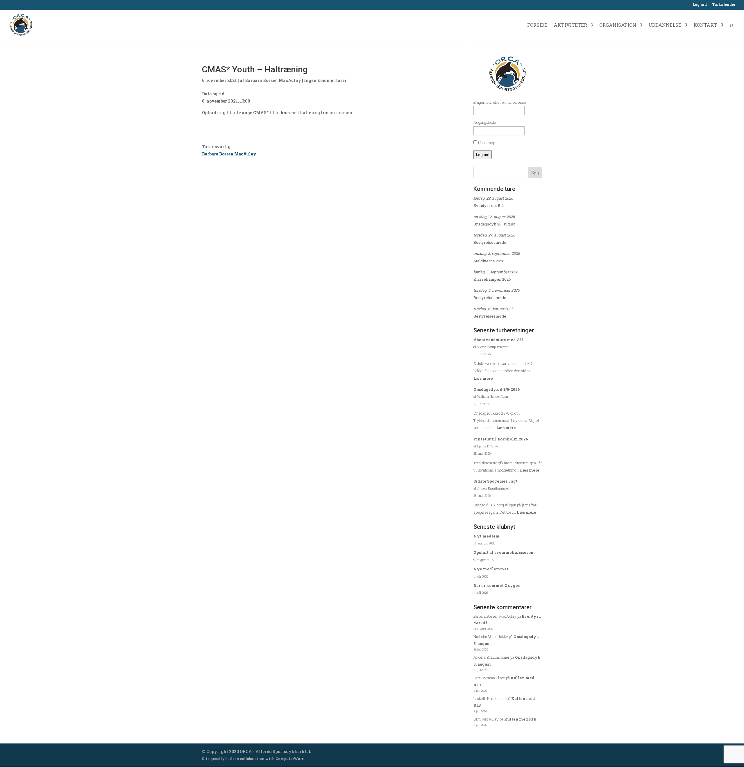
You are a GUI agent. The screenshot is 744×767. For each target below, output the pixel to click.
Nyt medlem (486, 536)
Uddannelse (664, 25)
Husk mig (485, 142)
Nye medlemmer (490, 568)
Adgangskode (484, 122)
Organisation (617, 25)
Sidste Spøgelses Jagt (495, 481)
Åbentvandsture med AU (498, 339)
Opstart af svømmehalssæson (503, 552)
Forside (537, 25)
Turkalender (723, 5)
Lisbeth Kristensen (489, 698)
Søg (535, 172)
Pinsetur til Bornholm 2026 (500, 439)
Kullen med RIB (520, 719)
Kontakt (705, 25)
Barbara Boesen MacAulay (273, 80)
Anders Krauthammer (491, 657)
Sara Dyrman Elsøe (489, 677)
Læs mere (483, 378)
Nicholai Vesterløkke (490, 636)
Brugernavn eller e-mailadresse (499, 102)
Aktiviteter (570, 25)
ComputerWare (290, 758)
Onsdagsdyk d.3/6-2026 (496, 389)
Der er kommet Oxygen (497, 585)
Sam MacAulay (486, 719)
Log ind (700, 5)
